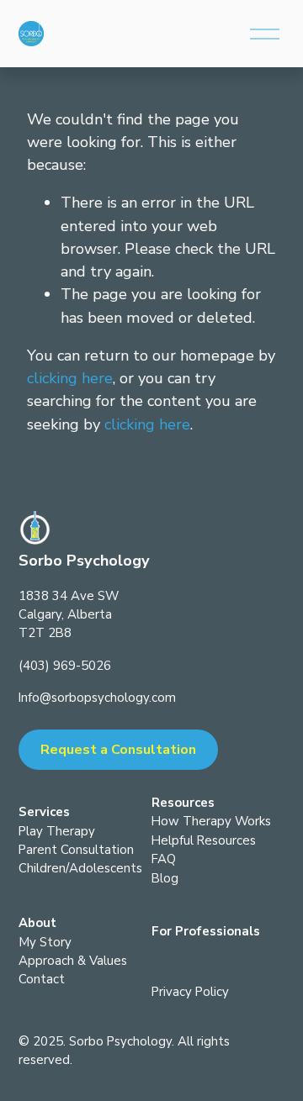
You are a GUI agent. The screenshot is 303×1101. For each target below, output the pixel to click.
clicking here (70, 378)
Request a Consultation (118, 749)
